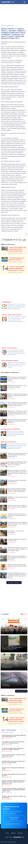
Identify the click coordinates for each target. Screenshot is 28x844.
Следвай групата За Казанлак (13, 824)
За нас (7, 833)
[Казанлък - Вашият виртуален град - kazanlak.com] (8, 2)
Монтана (10, 842)
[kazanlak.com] (18, 837)
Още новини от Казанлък (13, 582)
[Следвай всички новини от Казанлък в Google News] (14, 239)
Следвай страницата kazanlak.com (14, 818)
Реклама (13, 833)
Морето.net (6, 842)
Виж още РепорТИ (21, 691)
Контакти (20, 833)
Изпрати (24, 614)
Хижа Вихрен (14, 842)
